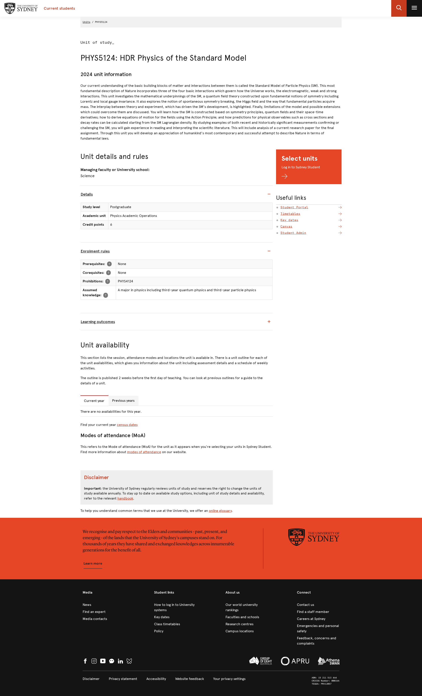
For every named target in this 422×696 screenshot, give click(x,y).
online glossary (220, 511)
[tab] (177, 194)
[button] (399, 8)
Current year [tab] (94, 401)
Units (86, 22)
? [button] (109, 264)
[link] (104, 604)
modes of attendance (144, 452)
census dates (127, 425)
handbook (125, 498)
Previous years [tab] (123, 400)
